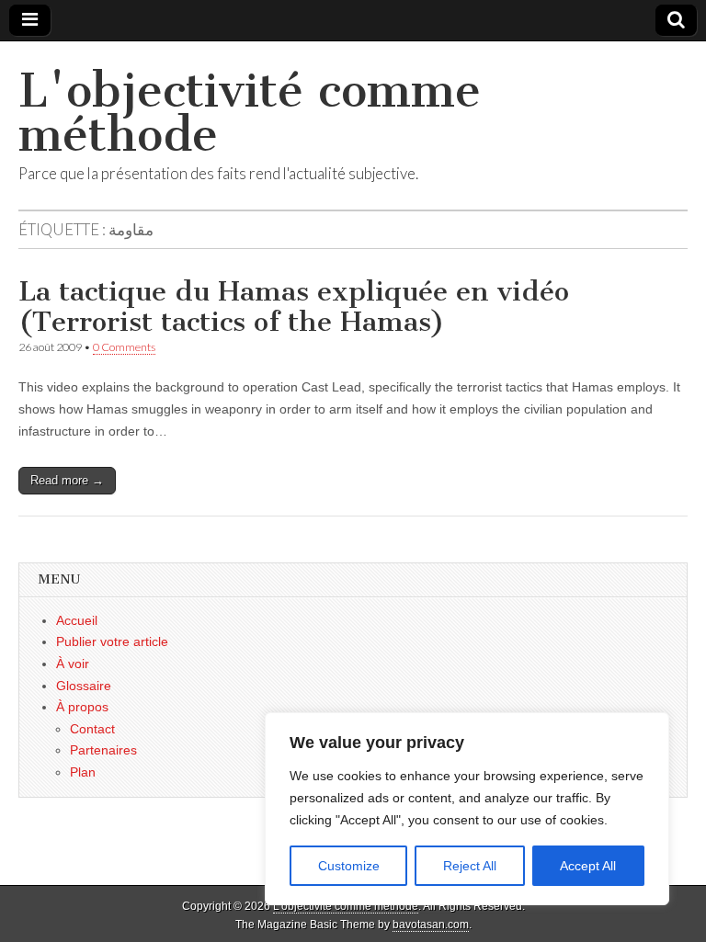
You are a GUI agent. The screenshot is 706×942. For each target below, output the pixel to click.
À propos (82, 706)
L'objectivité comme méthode (249, 112)
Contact (92, 728)
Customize (349, 865)
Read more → (67, 480)
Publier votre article (112, 641)
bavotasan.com (431, 924)
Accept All (588, 865)
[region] (467, 808)
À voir (72, 663)
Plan (83, 772)
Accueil (76, 620)
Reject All (469, 865)
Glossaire (83, 685)
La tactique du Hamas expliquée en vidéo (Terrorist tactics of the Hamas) (293, 307)
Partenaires (103, 750)
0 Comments (124, 347)
